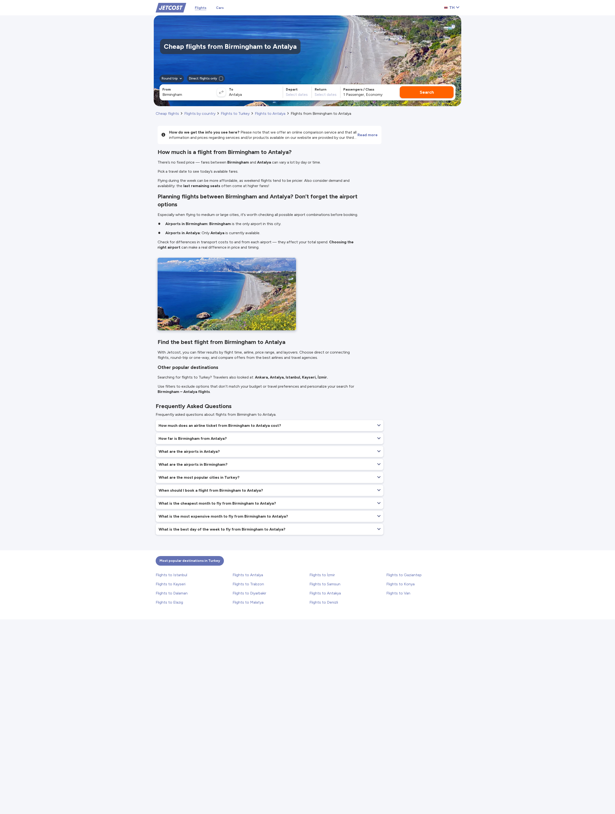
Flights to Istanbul (171, 575)
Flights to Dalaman (172, 593)
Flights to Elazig (169, 602)
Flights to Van (398, 593)
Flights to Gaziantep (404, 575)
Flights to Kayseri (170, 584)
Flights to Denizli (323, 602)
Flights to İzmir (322, 575)
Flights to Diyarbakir (249, 593)
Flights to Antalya (248, 575)
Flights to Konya (400, 584)
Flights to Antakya (325, 593)
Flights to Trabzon (248, 584)
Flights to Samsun (324, 584)
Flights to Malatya (248, 602)
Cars (220, 8)
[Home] (171, 7)
